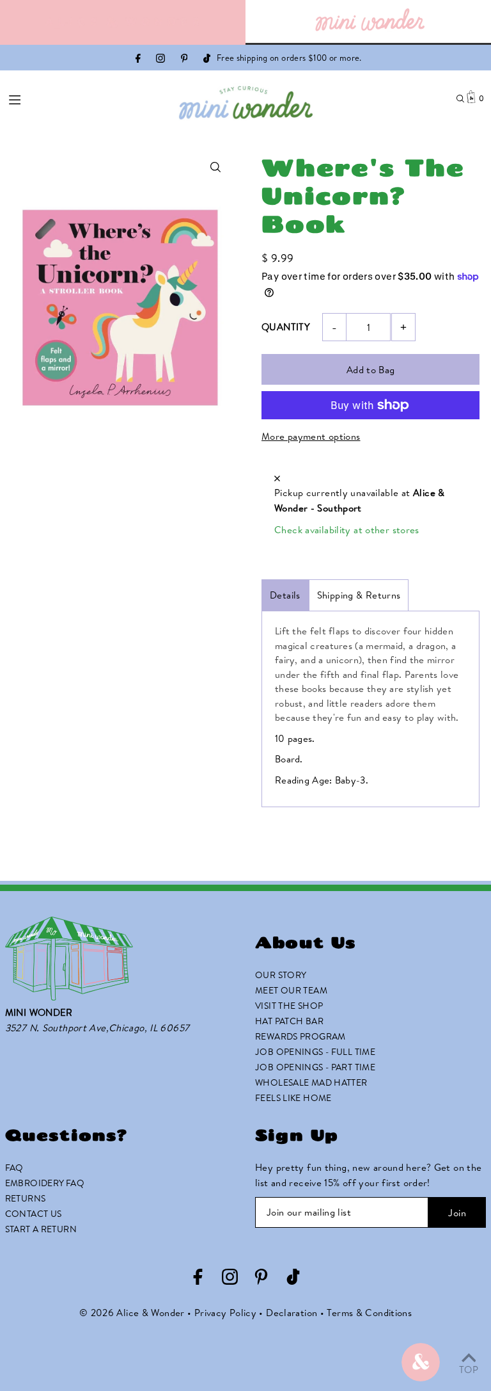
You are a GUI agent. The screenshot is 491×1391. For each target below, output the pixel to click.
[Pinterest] (184, 59)
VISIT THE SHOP (289, 1005)
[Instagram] (160, 59)
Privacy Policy (225, 1312)
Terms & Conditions (369, 1312)
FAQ (14, 1167)
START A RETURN (41, 1229)
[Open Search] (460, 98)
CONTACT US (33, 1213)
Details (285, 595)
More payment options (311, 436)
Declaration (291, 1312)
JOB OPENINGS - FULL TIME (315, 1051)
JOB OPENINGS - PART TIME (315, 1067)
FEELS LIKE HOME (293, 1097)
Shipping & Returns (359, 595)
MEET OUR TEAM (291, 990)
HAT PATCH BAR (289, 1021)
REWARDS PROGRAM (300, 1036)
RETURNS (25, 1198)
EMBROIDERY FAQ (44, 1183)
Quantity (285, 327)
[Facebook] (138, 59)
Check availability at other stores (346, 529)
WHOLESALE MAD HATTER (311, 1082)
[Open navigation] (53, 98)
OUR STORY (280, 975)
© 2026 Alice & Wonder (132, 1312)
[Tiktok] (206, 59)
